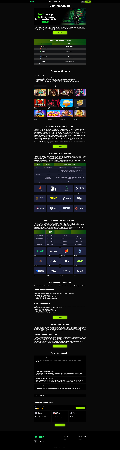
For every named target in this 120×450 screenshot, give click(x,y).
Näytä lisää (60, 424)
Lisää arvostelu (80, 407)
